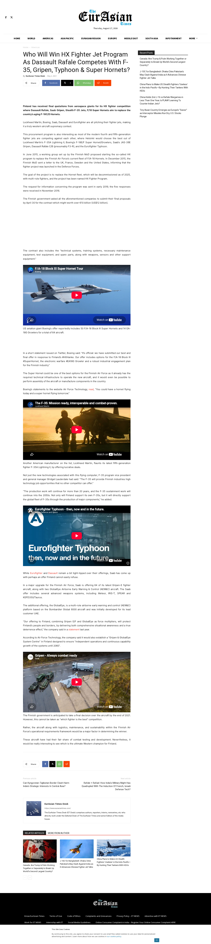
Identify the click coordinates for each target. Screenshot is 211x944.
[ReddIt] (66, 764)
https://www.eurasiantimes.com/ (57, 808)
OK (157, 940)
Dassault (53, 573)
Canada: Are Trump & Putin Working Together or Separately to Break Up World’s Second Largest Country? (39, 868)
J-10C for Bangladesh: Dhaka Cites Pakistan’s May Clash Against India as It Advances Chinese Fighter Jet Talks (76, 864)
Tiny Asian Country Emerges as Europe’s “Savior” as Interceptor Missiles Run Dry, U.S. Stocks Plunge (163, 113)
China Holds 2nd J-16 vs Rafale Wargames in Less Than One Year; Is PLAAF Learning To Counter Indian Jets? (161, 100)
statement (73, 629)
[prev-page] (25, 877)
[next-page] (30, 877)
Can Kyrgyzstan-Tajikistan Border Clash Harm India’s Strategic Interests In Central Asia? (46, 785)
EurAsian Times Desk (35, 76)
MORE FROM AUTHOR (58, 833)
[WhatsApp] (59, 764)
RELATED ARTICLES (34, 833)
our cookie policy (114, 936)
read (91, 389)
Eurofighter (36, 573)
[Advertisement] (77, 96)
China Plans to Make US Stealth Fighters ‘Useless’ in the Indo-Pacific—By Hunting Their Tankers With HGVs (114, 862)
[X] (11, 17)
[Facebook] (6, 17)
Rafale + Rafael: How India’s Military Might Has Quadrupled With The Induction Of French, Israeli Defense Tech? (106, 786)
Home (25, 47)
